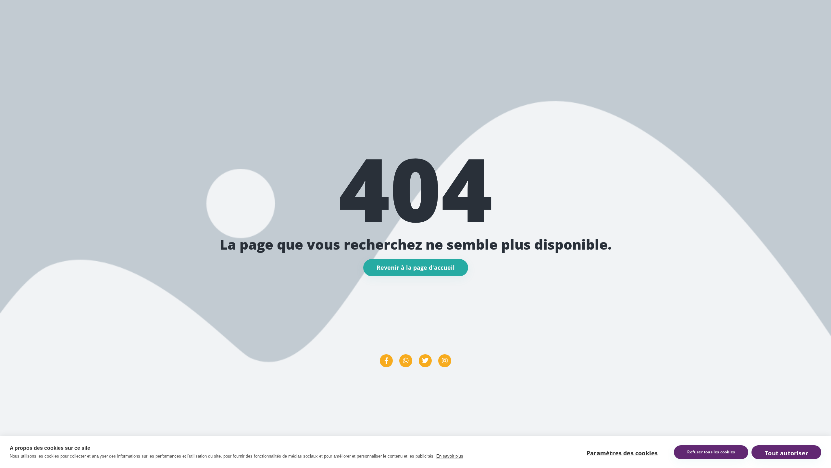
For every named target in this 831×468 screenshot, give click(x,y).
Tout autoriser (786, 453)
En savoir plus (449, 456)
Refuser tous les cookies (711, 452)
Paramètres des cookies (622, 453)
